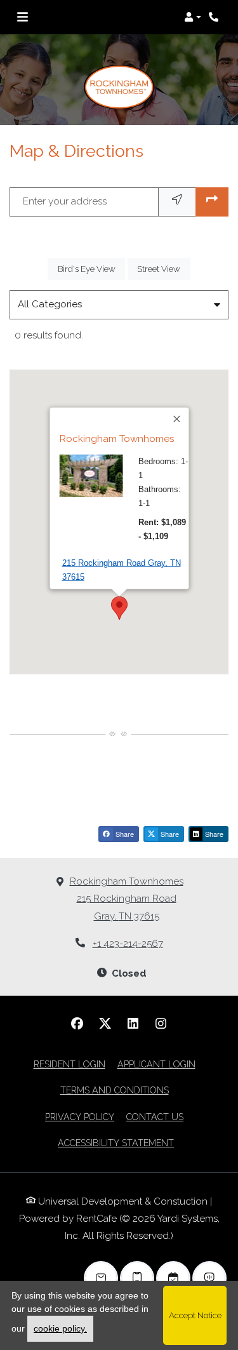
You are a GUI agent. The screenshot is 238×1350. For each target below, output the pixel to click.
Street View (163, 268)
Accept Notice (195, 1315)
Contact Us (154, 1117)
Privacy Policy (79, 1116)
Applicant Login (156, 1064)
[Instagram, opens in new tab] (161, 1023)
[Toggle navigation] (22, 17)
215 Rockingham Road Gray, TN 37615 (121, 570)
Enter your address (65, 201)
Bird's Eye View (91, 268)
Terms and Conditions (114, 1090)
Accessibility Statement (116, 1142)
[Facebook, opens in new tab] (77, 1023)
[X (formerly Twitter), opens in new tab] (105, 1023)
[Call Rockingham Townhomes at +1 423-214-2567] (215, 17)
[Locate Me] (177, 201)
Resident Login (69, 1064)
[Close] (177, 419)
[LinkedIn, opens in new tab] (133, 1023)
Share (124, 834)
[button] (192, 17)
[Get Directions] (211, 201)
